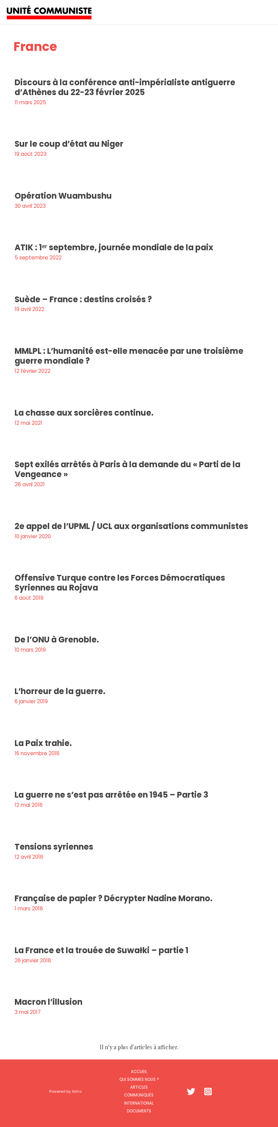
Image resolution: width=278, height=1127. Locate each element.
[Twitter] (191, 1091)
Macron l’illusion (48, 1001)
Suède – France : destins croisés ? (83, 299)
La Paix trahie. (43, 743)
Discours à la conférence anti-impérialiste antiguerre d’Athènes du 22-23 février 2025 (125, 87)
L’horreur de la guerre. (60, 691)
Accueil (139, 1071)
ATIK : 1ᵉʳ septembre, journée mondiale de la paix (114, 247)
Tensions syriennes (54, 846)
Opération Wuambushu (63, 195)
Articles (139, 1087)
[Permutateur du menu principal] (264, 12)
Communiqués (139, 1095)
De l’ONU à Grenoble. (57, 639)
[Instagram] (208, 1091)
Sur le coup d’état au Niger (69, 143)
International (139, 1103)
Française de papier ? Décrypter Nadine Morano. (114, 898)
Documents (139, 1111)
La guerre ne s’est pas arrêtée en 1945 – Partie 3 (111, 794)
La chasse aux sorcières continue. (84, 412)
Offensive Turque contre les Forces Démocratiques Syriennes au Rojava (120, 582)
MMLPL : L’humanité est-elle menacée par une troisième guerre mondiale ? (129, 355)
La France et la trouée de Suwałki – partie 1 (101, 950)
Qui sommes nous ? (139, 1079)
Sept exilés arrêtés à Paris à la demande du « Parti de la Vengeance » (127, 469)
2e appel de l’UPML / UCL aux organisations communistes (131, 526)
